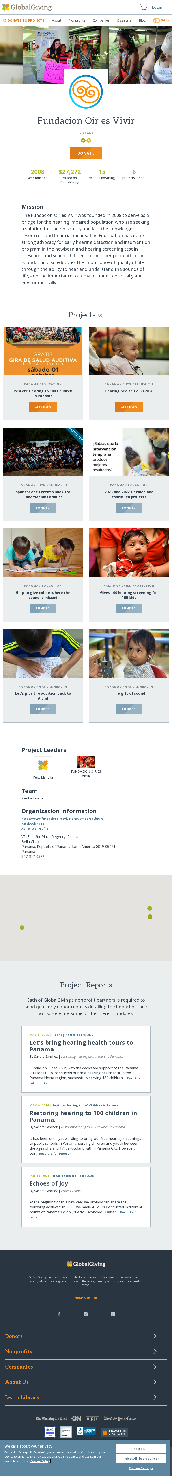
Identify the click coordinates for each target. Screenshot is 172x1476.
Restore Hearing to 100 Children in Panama (43, 393)
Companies (101, 20)
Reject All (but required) (141, 1458)
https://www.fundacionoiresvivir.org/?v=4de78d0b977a (62, 819)
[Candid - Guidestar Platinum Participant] (68, 1432)
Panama (31, 384)
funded (43, 507)
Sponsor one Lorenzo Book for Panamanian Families (43, 494)
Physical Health (138, 384)
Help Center (86, 1298)
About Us (17, 1382)
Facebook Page (33, 823)
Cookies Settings (141, 1468)
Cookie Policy (40, 1461)
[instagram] (86, 1313)
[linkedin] (113, 1313)
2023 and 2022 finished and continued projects (129, 494)
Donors (14, 1337)
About (56, 20)
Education (52, 384)
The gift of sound (129, 693)
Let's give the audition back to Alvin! (43, 696)
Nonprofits (77, 20)
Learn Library (22, 1398)
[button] (22, 927)
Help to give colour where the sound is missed (43, 595)
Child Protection (137, 585)
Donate (86, 153)
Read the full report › (55, 1153)
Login (157, 7)
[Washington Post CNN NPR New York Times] (86, 1420)
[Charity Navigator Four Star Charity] (52, 1432)
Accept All (141, 1449)
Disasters (124, 20)
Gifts (165, 20)
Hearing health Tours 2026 (129, 391)
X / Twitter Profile (35, 828)
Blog (142, 20)
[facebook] (59, 1313)
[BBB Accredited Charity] (89, 1432)
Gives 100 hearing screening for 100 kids (129, 595)
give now (42, 407)
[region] (85, 1458)
